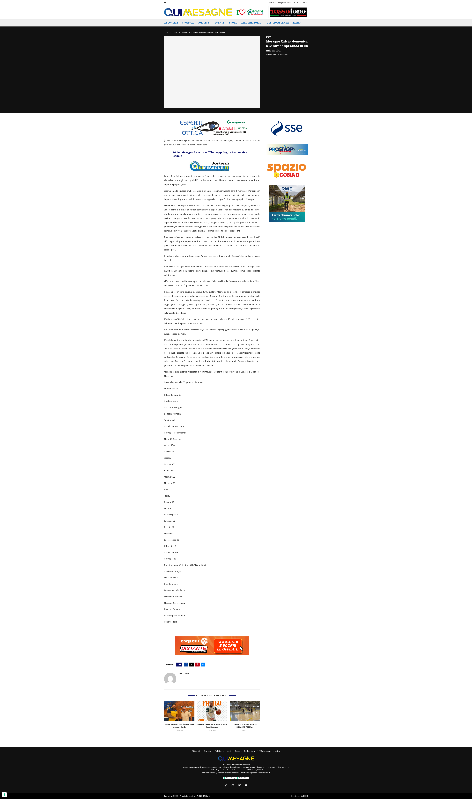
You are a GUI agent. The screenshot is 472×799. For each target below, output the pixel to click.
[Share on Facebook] (186, 664)
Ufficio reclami (278, 22)
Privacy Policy (230, 778)
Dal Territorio (251, 22)
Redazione (272, 54)
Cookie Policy (243, 778)
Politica (203, 22)
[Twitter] (297, 2)
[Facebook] (294, 2)
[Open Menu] (165, 2)
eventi (219, 22)
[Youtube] (304, 2)
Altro (296, 22)
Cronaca (188, 22)
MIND (305, 796)
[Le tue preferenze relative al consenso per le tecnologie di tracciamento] (4, 794)
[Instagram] (301, 2)
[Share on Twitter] (191, 664)
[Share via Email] (203, 664)
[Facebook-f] (225, 785)
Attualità (171, 22)
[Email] (307, 2)
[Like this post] (180, 664)
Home (166, 32)
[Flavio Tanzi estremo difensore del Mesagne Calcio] (179, 711)
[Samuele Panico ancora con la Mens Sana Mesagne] (212, 711)
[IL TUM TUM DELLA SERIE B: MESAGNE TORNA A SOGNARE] (245, 711)
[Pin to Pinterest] (197, 664)
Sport (233, 22)
